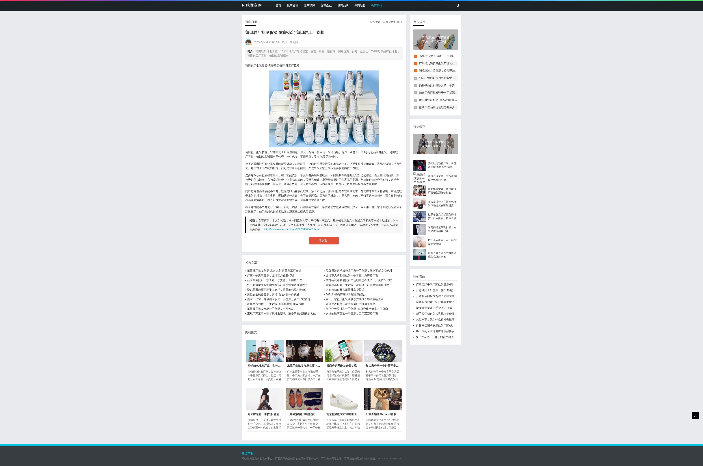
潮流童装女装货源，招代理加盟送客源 (442, 70)
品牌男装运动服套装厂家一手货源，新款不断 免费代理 (359, 270)
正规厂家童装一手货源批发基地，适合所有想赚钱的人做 (281, 313)
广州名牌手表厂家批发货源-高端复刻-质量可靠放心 (447, 284)
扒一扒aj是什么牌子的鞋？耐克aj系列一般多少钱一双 (448, 337)
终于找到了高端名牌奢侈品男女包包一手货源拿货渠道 (449, 331)
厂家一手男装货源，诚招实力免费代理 (270, 275)
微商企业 (326, 5)
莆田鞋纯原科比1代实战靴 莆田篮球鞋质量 (445, 99)
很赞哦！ (324, 240)
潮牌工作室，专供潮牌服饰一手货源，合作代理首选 (278, 299)
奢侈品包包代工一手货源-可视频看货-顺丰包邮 (275, 303)
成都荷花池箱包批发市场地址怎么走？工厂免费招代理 (359, 280)
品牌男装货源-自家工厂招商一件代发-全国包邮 (447, 55)
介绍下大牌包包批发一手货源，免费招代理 (352, 275)
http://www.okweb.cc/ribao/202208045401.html (291, 229)
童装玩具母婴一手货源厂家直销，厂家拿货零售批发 (357, 284)
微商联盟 (309, 5)
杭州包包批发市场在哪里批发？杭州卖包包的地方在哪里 (450, 301)
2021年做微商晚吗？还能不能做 (345, 294)
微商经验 (359, 5)
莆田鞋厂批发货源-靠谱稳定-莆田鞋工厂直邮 (274, 270)
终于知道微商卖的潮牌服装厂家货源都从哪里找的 (277, 284)
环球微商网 (252, 5)
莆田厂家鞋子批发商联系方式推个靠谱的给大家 (355, 299)
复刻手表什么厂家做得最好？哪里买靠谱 (350, 303)
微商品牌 (343, 5)
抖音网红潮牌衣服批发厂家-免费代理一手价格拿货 (446, 325)
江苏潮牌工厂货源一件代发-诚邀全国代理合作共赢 (446, 290)
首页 (278, 5)
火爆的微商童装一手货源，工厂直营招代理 (352, 313)
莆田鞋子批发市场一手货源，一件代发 (270, 308)
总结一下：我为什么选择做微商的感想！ (441, 319)
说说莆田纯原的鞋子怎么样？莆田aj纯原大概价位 (277, 289)
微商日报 (376, 5)
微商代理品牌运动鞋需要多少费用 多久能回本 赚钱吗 (451, 107)
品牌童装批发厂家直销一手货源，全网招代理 (274, 280)
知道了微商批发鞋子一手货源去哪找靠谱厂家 (446, 92)
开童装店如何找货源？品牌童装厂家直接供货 (443, 296)
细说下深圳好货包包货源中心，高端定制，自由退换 (450, 77)
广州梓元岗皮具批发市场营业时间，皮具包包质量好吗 (452, 63)
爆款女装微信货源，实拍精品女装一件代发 (273, 294)
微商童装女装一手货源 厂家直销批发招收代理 (444, 307)
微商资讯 (292, 5)
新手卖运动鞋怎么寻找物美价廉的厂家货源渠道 (445, 313)
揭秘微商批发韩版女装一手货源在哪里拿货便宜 (448, 85)
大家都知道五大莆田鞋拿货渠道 (345, 289)
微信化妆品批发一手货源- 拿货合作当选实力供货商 (357, 308)
